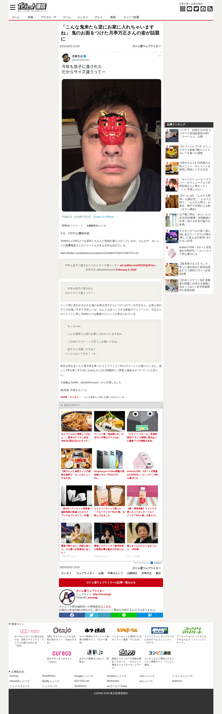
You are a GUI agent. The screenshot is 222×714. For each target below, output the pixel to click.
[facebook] (72, 615)
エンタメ (83, 17)
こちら (107, 606)
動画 (113, 17)
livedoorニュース (117, 676)
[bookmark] (150, 615)
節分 (158, 573)
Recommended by (142, 563)
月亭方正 (146, 573)
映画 (30, 17)
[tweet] (91, 615)
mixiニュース (147, 676)
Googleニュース (83, 676)
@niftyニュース (51, 681)
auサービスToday (117, 686)
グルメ (98, 17)
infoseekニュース (19, 681)
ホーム (16, 17)
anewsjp (93, 597)
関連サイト (17, 624)
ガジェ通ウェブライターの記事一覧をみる (111, 582)
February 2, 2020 (126, 269)
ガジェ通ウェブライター (146, 46)
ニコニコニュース (182, 676)
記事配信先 (17, 671)
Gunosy (13, 675)
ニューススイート (19, 686)
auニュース (146, 681)
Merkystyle (113, 681)
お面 (101, 573)
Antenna (177, 681)
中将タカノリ (115, 573)
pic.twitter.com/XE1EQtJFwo (137, 265)
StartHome (80, 686)
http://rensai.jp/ (102, 594)
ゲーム (67, 17)
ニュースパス (50, 686)
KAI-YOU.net (81, 681)
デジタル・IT (48, 17)
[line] (124, 615)
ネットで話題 (131, 17)
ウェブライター (85, 573)
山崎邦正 (132, 573)
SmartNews (48, 675)
